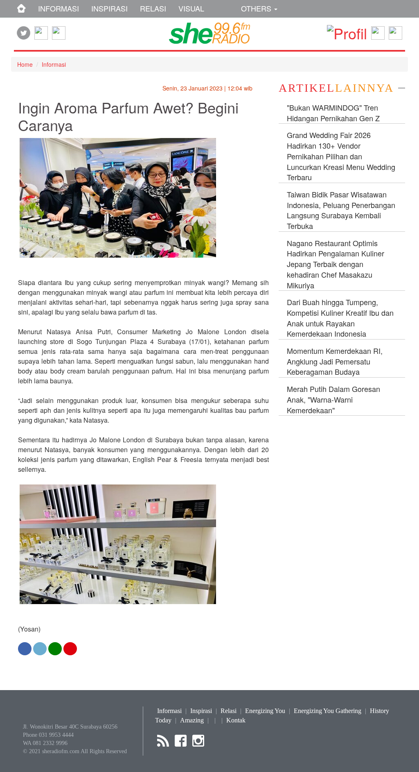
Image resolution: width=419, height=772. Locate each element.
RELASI (153, 8)
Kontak (236, 720)
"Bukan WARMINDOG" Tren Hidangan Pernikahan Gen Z (333, 112)
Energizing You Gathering (327, 710)
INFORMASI (58, 8)
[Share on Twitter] (40, 648)
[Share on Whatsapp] (55, 648)
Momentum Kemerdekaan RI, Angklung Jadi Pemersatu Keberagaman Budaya (335, 361)
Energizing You (265, 710)
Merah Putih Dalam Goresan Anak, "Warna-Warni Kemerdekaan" (333, 399)
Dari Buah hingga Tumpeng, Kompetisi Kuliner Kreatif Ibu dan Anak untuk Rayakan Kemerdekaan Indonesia (340, 318)
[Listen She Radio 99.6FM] (395, 30)
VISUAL (191, 8)
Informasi (54, 64)
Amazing (192, 720)
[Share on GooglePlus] (70, 648)
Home (25, 64)
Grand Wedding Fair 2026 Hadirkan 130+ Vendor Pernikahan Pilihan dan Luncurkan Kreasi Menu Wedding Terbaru (341, 155)
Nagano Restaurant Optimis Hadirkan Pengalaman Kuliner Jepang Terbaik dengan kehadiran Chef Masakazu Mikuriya (335, 264)
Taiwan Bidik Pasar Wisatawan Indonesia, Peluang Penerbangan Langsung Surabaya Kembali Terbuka (341, 210)
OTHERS (257, 8)
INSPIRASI (109, 8)
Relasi (229, 710)
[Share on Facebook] (25, 648)
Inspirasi (201, 710)
